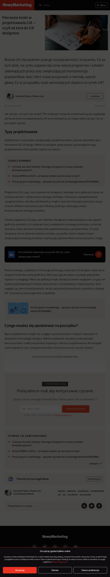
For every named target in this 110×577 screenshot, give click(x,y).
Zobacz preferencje (90, 570)
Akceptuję (19, 570)
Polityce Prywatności (59, 562)
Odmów (55, 570)
